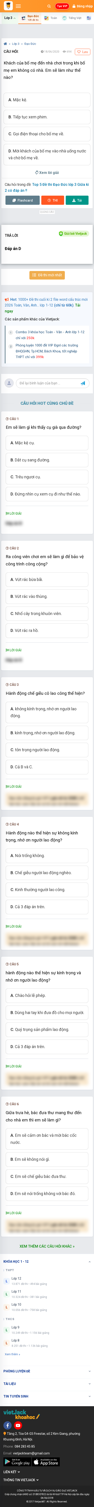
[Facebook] (7, 1425)
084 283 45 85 (25, 1446)
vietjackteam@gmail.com (31, 1453)
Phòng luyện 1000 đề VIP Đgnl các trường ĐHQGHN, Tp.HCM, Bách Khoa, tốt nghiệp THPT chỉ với (47, 351)
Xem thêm (11, 1354)
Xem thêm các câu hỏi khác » (47, 1246)
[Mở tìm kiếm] (49, 6)
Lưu (85, 52)
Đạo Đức (30, 43)
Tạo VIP (62, 6)
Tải (79, 200)
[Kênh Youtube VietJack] (18, 1425)
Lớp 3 (16, 43)
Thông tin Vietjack (20, 1480)
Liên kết (10, 1472)
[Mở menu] (18, 6)
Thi (55, 200)
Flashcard (25, 200)
